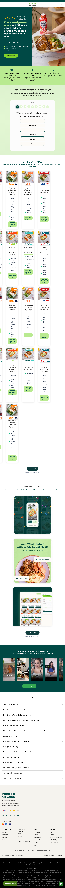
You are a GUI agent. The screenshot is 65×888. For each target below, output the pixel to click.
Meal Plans (5, 832)
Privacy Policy (59, 855)
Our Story (36, 834)
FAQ (51, 832)
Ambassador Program (24, 841)
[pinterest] (14, 815)
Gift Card (4, 840)
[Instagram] (3, 815)
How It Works (37, 832)
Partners (36, 842)
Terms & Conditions (48, 855)
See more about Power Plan (12, 275)
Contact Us (53, 834)
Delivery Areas (37, 837)
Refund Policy (53, 840)
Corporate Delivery (39, 840)
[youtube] (18, 815)
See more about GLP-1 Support (44, 281)
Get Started (11, 55)
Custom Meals (5, 834)
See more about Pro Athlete (28, 272)
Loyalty (19, 833)
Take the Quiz (32, 469)
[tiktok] (10, 815)
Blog (35, 845)
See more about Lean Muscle (44, 219)
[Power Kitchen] (32, 795)
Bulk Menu (4, 837)
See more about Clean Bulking (12, 224)
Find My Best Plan (32, 632)
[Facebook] (6, 815)
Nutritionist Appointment (56, 837)
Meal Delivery (9, 863)
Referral (20, 836)
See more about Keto (28, 218)
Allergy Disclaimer (54, 842)
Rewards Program (22, 839)
